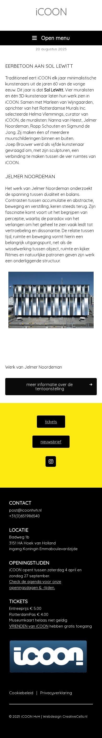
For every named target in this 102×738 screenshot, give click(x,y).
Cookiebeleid (21, 692)
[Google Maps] (51, 543)
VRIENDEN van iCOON (28, 626)
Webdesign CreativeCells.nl (65, 716)
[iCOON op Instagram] (51, 461)
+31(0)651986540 (24, 515)
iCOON (51, 11)
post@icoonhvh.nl (25, 510)
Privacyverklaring (56, 692)
